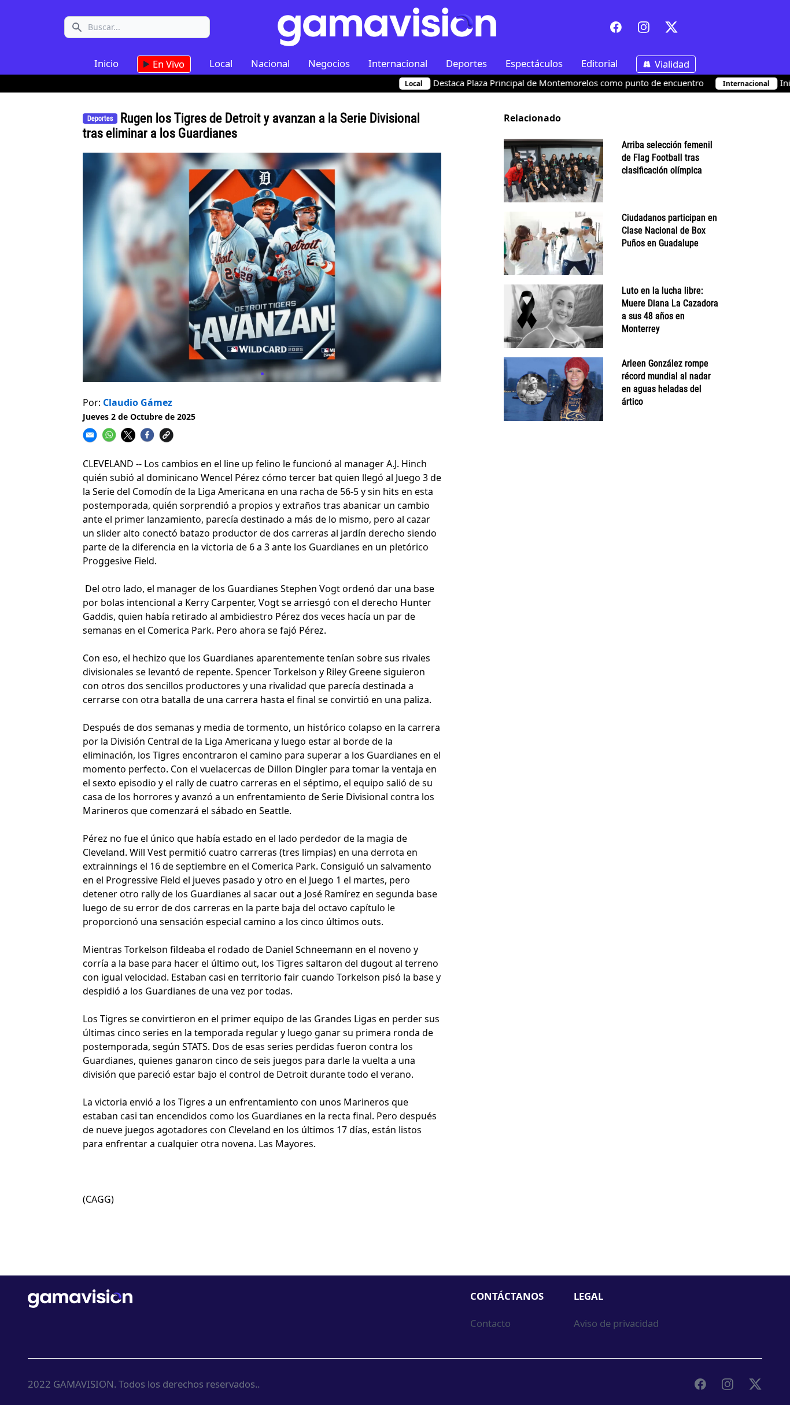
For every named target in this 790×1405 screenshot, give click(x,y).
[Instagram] (644, 27)
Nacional (270, 63)
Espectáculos (534, 63)
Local (220, 63)
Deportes (466, 63)
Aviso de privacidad (616, 1323)
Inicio (106, 63)
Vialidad (670, 64)
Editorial (599, 63)
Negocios (329, 63)
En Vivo (167, 64)
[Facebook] (616, 27)
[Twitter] (671, 27)
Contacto (490, 1323)
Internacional (397, 63)
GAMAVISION (83, 1384)
